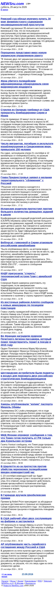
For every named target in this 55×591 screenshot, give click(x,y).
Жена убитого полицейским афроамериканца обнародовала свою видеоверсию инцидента (25, 84)
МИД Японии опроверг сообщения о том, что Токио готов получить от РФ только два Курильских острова (27, 438)
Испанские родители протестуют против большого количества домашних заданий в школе (27, 211)
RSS (40, 581)
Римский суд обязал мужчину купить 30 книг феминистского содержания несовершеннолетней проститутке (26, 21)
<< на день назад (7, 575)
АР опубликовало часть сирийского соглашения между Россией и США (23, 546)
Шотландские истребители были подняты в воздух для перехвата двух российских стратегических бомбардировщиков (27, 375)
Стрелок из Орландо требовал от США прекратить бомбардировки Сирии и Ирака (25, 112)
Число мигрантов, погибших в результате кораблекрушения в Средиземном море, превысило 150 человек (27, 146)
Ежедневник (30, 581)
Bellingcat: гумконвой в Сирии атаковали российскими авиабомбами (26, 244)
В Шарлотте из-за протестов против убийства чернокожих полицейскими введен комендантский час (24, 469)
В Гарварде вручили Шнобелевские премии (23, 496)
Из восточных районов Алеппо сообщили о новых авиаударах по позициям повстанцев (27, 305)
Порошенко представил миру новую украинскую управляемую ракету (24, 54)
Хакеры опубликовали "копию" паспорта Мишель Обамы (27, 406)
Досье (13, 581)
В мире (4, 9)
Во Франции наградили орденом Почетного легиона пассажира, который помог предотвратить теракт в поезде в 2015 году (26, 340)
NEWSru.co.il (7, 583)
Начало (4, 581)
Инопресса (30, 583)
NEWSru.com (12, 4)
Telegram (48, 581)
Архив (20, 581)
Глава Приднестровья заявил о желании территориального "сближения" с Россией (26, 180)
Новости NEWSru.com (13, 585)
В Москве (19, 583)
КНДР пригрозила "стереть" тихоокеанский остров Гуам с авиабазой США (26, 276)
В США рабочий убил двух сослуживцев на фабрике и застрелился (26, 520)
